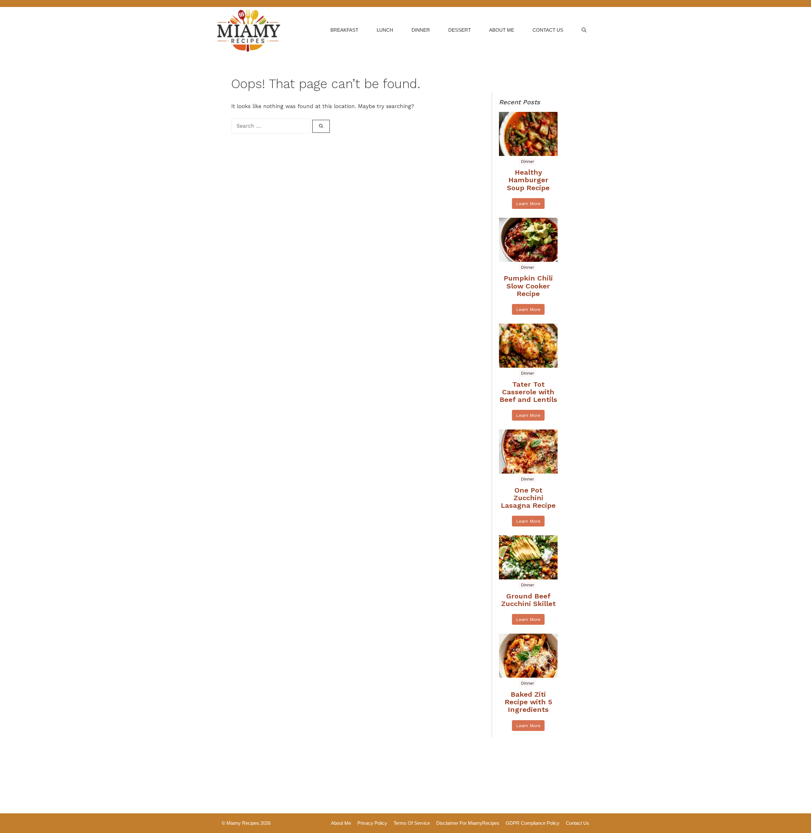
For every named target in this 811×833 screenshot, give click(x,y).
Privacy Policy (372, 823)
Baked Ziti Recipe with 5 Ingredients (528, 702)
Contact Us (548, 30)
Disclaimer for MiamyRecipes (467, 823)
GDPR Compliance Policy (532, 823)
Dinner (421, 30)
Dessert (459, 30)
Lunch (385, 30)
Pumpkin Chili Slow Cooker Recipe (528, 285)
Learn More (528, 203)
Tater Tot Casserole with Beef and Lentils (528, 392)
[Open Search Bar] (584, 30)
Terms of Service (411, 823)
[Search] (321, 126)
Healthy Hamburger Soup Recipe (528, 180)
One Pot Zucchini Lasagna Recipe (528, 498)
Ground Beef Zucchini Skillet (528, 600)
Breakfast (344, 30)
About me (501, 30)
